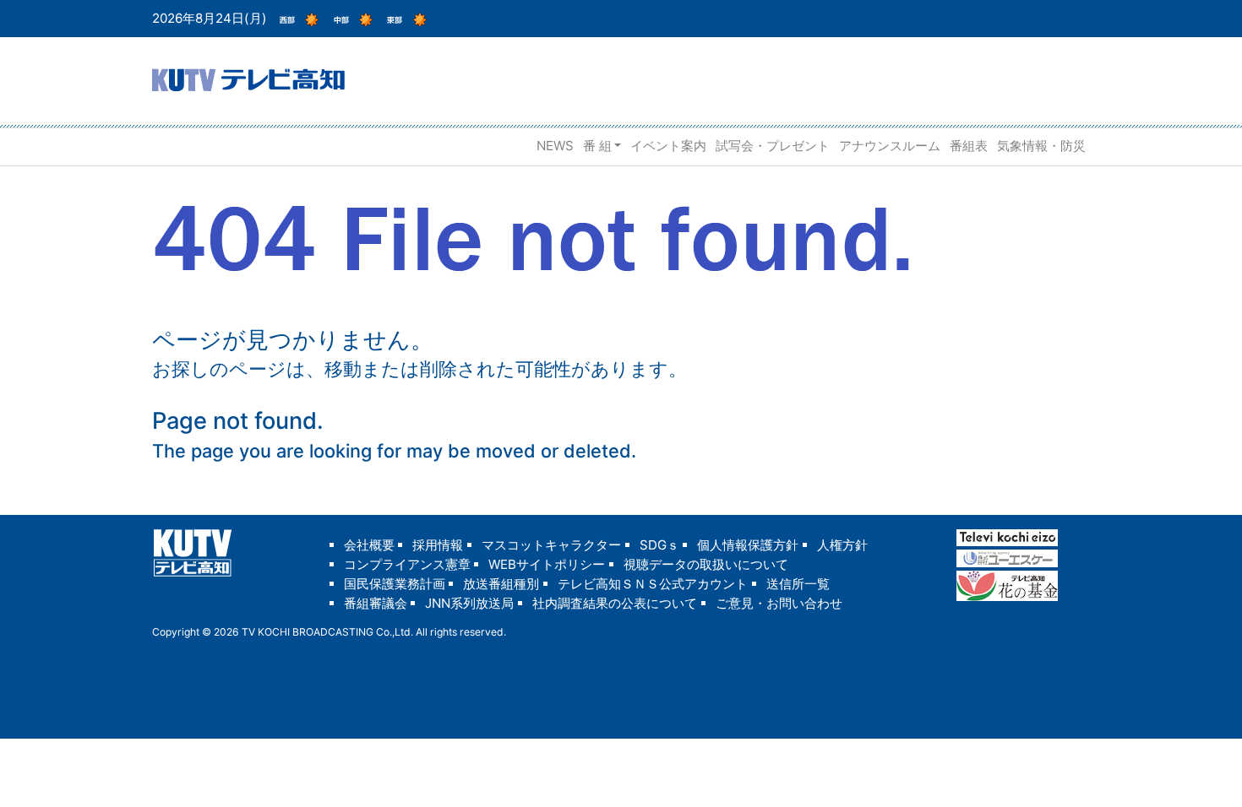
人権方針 (842, 545)
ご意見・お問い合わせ (779, 603)
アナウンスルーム (889, 146)
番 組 (597, 146)
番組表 (969, 146)
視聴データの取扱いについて (706, 564)
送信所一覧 (798, 584)
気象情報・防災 (1041, 146)
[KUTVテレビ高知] (248, 78)
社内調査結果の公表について (614, 603)
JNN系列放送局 (469, 603)
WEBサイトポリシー (546, 564)
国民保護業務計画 (394, 584)
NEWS (555, 146)
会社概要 (369, 545)
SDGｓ (659, 545)
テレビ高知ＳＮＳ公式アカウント (653, 584)
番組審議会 (375, 603)
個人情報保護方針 (747, 545)
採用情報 (437, 545)
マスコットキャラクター (551, 545)
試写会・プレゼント (773, 146)
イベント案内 (668, 146)
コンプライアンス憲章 (407, 564)
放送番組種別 (501, 584)
